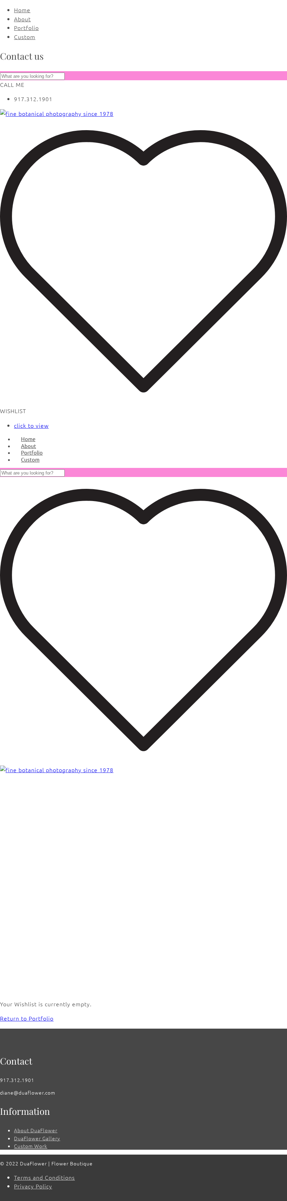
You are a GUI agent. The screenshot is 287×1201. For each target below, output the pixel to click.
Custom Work (30, 1145)
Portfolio (26, 27)
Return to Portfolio (27, 1018)
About (22, 19)
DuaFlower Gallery (37, 1138)
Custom (24, 36)
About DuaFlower (35, 1130)
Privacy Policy (33, 1186)
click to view (31, 425)
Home (22, 10)
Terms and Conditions (44, 1177)
